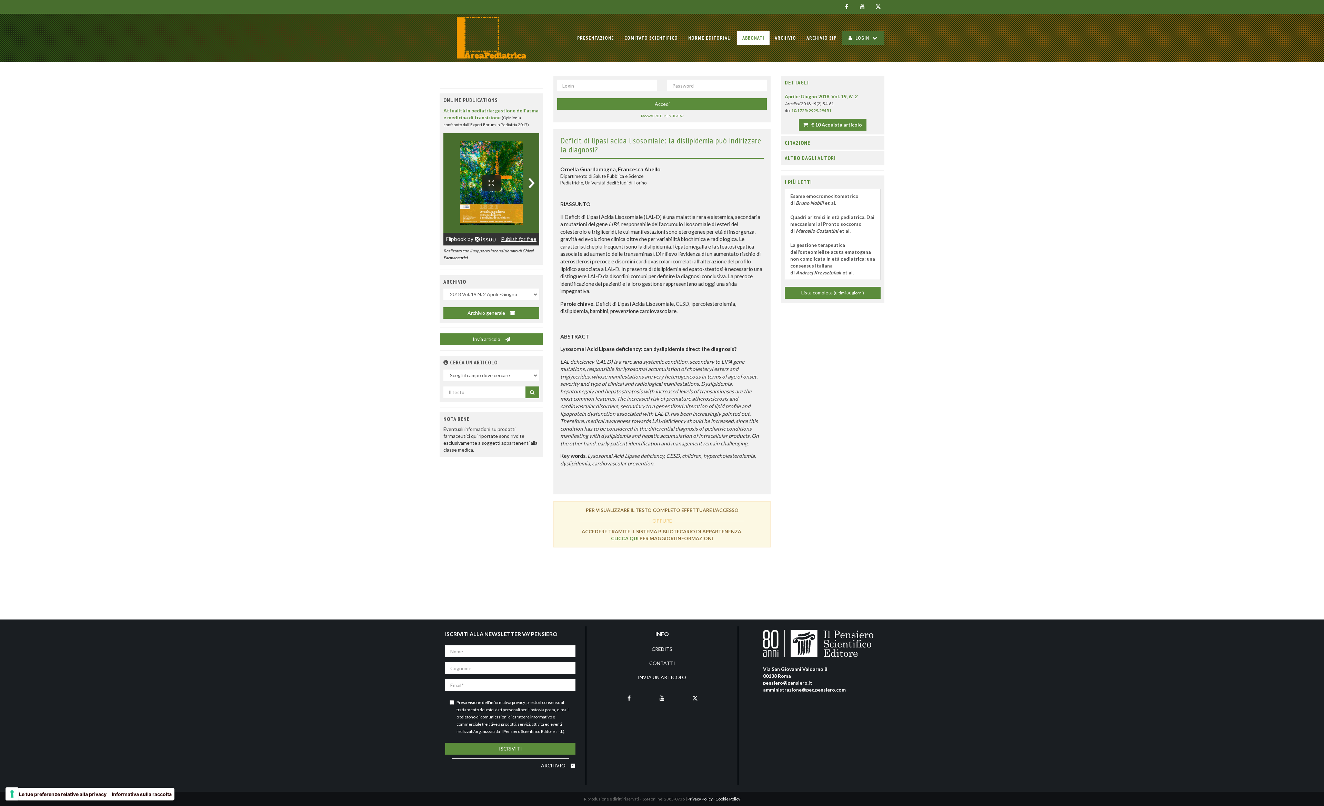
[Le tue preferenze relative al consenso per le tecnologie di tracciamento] (12, 793)
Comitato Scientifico (651, 38)
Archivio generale (487, 313)
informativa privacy (507, 702)
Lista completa (832, 292)
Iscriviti (510, 749)
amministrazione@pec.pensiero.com (804, 690)
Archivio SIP (821, 38)
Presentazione (595, 38)
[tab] (832, 82)
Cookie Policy (727, 799)
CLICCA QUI (625, 538)
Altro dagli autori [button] (810, 157)
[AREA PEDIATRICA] (491, 38)
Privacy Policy (700, 799)
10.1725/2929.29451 (811, 110)
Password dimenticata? (662, 116)
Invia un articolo (662, 677)
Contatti (662, 663)
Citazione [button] (797, 142)
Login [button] (862, 38)
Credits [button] (662, 649)
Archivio (785, 38)
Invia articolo (487, 339)
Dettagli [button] (797, 82)
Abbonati (753, 38)
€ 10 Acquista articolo (836, 125)
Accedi (662, 104)
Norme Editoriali (710, 38)
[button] (446, 362)
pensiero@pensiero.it (787, 683)
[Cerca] (532, 392)
